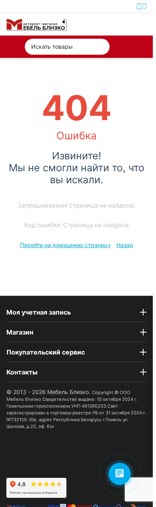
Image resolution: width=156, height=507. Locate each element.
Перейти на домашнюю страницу (65, 245)
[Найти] (101, 47)
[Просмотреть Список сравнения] (105, 24)
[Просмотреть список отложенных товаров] (123, 24)
